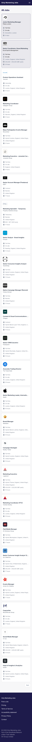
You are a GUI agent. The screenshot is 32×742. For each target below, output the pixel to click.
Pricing (3, 705)
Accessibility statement (9, 712)
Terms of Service (7, 709)
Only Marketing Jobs (9, 3)
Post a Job (4, 701)
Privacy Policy (6, 716)
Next (27, 685)
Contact (4, 719)
